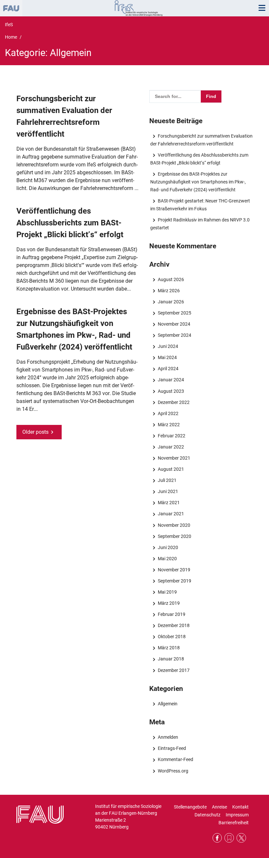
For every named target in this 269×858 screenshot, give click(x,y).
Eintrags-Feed (172, 748)
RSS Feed (229, 838)
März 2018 (168, 647)
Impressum (237, 814)
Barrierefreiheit (233, 822)
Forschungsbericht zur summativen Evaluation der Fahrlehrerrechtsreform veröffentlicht (201, 139)
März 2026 (168, 290)
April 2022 (168, 413)
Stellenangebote (190, 807)
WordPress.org (173, 770)
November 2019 (174, 569)
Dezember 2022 (173, 402)
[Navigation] (262, 8)
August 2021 (171, 469)
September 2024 (174, 335)
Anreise (219, 807)
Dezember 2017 (173, 670)
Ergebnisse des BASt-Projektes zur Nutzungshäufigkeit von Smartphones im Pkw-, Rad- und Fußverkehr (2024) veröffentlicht (198, 181)
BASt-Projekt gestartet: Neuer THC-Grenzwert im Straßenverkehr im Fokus (200, 204)
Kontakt (240, 807)
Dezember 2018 (173, 625)
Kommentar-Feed (175, 759)
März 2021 (168, 502)
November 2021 (174, 458)
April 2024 (168, 368)
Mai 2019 (167, 592)
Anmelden (168, 737)
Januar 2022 (171, 446)
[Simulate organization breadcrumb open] (11, 8)
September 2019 (174, 580)
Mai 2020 (167, 558)
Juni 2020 (168, 547)
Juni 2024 (168, 346)
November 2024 (174, 324)
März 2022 (168, 424)
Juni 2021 (168, 491)
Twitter (241, 838)
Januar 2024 (171, 379)
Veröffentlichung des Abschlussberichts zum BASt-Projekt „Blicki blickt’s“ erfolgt (69, 222)
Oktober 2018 (171, 636)
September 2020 (174, 536)
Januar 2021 (171, 513)
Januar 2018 (171, 658)
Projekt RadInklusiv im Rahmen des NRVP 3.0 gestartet (199, 223)
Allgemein (167, 703)
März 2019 (168, 603)
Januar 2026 (171, 301)
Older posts (35, 432)
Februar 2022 (171, 435)
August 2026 (171, 279)
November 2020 (174, 525)
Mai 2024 (167, 357)
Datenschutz (207, 814)
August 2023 (171, 391)
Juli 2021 (167, 480)
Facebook (217, 838)
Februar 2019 (171, 614)
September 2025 (174, 312)
